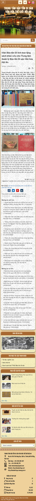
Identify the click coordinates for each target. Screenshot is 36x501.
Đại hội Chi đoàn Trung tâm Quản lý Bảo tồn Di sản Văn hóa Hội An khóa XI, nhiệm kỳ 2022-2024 (18, 296)
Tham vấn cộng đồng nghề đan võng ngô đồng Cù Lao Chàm (18, 239)
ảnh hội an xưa (17, 333)
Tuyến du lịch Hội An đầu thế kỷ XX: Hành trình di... (22, 411)
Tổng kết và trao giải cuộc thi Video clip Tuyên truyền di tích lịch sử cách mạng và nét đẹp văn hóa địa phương (17, 315)
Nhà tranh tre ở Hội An (18, 383)
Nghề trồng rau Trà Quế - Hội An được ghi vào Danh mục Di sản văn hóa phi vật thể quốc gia (17, 282)
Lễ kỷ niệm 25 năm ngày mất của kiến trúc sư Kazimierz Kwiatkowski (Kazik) (17, 321)
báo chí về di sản (17, 406)
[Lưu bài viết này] (33, 68)
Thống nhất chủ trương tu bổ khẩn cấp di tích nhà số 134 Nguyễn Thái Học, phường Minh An (17, 223)
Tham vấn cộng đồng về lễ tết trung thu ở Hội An (17, 249)
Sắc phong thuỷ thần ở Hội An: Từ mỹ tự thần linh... (22, 393)
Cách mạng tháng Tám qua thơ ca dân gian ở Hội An (22, 376)
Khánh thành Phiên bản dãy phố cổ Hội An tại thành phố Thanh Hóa (17, 244)
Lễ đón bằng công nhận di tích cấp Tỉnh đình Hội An (17, 309)
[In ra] (29, 68)
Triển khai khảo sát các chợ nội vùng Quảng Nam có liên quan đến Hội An (17, 272)
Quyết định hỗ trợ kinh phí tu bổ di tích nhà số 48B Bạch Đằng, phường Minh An (17, 203)
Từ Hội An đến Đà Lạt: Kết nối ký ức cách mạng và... (23, 428)
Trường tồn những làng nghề (20, 419)
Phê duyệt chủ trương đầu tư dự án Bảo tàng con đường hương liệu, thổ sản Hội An (17, 261)
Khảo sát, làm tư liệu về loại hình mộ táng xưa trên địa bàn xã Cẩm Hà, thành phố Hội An (17, 254)
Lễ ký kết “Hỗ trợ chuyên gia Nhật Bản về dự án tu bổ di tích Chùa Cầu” (18, 304)
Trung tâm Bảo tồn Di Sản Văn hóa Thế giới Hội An (14, 499)
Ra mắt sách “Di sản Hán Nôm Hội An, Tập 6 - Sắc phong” (17, 326)
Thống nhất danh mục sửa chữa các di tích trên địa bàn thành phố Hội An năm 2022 (18, 277)
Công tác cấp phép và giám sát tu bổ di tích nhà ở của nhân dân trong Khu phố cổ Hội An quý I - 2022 (18, 290)
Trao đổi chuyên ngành (17, 371)
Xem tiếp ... (5, 401)
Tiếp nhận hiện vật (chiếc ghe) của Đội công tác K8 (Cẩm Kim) (18, 217)
